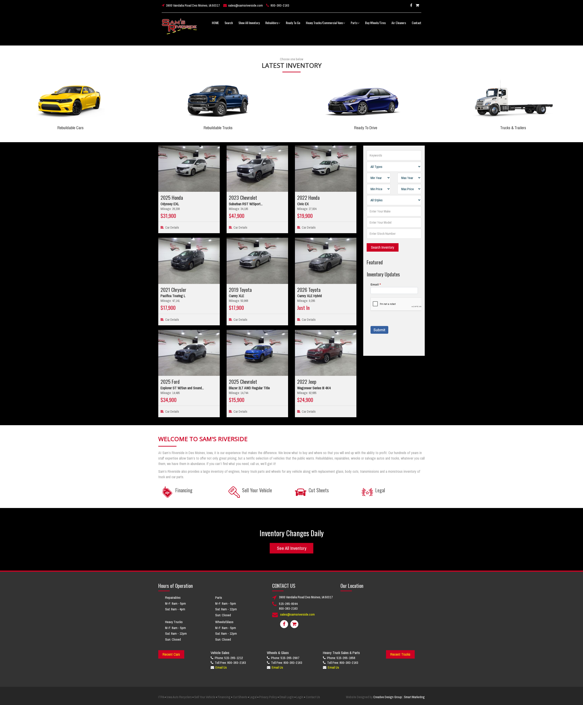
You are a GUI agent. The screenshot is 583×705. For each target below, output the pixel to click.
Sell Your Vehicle (204, 697)
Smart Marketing (414, 697)
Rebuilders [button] (271, 22)
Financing (224, 697)
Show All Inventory (249, 22)
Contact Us (313, 697)
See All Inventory (291, 548)
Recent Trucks (400, 654)
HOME (215, 22)
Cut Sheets (240, 697)
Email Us (221, 667)
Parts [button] (354, 22)
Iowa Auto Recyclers (179, 697)
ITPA (161, 697)
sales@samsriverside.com (245, 5)
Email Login (286, 697)
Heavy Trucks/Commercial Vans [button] (324, 22)
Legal (253, 697)
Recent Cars (171, 654)
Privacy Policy (268, 697)
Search (229, 22)
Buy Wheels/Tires (375, 22)
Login (299, 697)
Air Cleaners (398, 22)
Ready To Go (293, 22)
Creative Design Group (387, 697)
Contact (416, 22)
